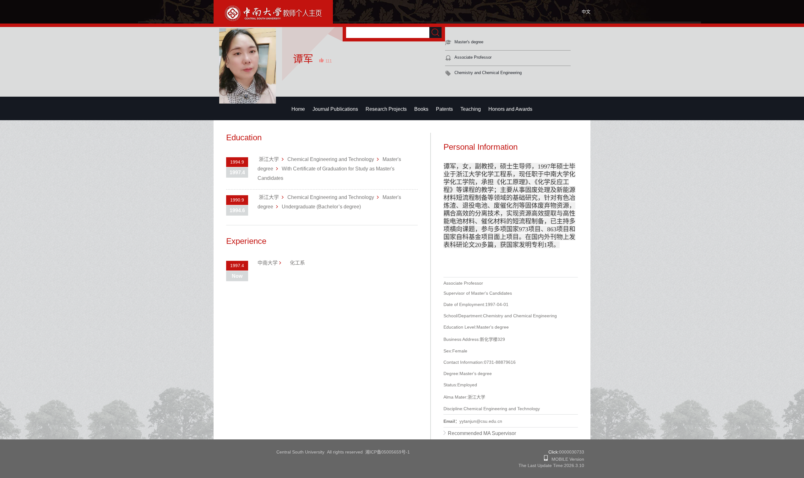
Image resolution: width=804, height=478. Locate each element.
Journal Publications (335, 109)
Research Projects (386, 109)
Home (298, 109)
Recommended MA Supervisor (482, 433)
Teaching (470, 109)
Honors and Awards (510, 109)
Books (421, 109)
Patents (444, 109)
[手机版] (546, 459)
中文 (586, 11)
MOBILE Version (566, 459)
